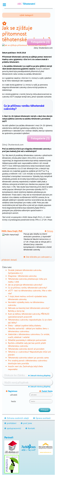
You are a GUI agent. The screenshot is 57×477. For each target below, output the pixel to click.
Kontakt (30, 428)
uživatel (13, 394)
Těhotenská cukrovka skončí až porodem (26, 349)
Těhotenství (26, 3)
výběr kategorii (26, 15)
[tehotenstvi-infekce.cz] (11, 464)
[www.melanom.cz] (45, 447)
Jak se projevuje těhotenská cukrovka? (25, 284)
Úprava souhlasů (42, 418)
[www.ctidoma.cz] (11, 447)
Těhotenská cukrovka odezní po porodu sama (28, 357)
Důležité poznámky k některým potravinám (27, 340)
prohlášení (10, 423)
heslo (13, 401)
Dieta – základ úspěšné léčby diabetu (24, 325)
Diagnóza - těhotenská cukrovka (22, 276)
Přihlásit (44, 410)
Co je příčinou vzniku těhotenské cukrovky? (24, 107)
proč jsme (26, 423)
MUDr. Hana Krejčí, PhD (12, 231)
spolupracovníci (12, 428)
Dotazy (49, 231)
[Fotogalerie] (27, 45)
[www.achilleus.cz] (28, 447)
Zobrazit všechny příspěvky (39, 375)
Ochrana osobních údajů (16, 418)
